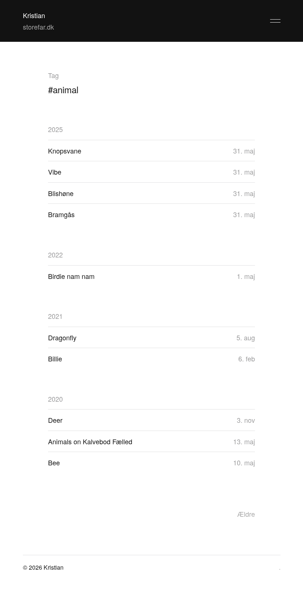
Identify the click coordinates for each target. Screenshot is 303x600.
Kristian (34, 15)
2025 (55, 129)
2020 (55, 399)
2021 (55, 316)
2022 (55, 254)
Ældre (246, 514)
